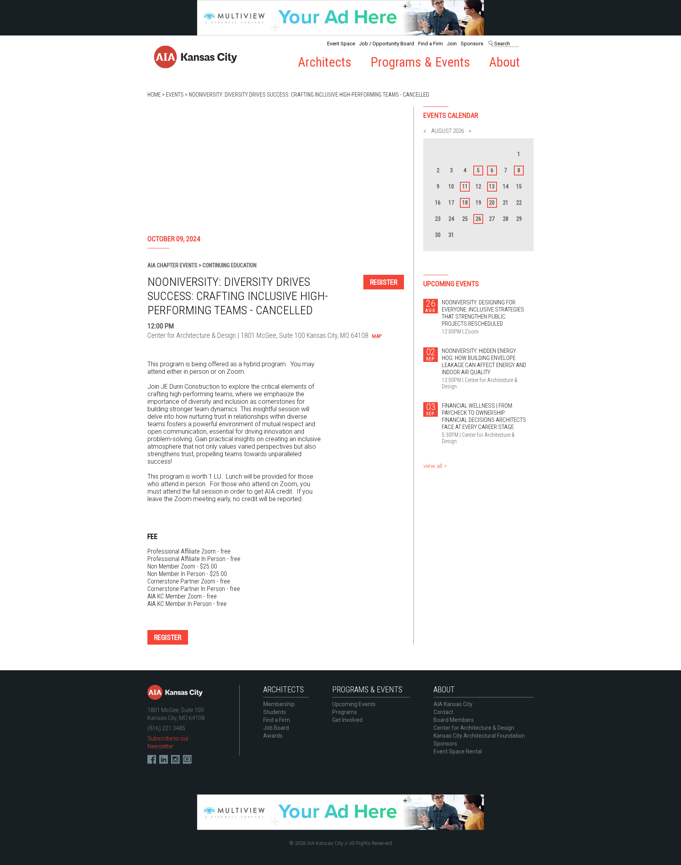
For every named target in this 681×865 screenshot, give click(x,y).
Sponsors (472, 44)
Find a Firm (430, 44)
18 (465, 202)
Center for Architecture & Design (474, 728)
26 (478, 219)
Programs (344, 712)
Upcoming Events (354, 704)
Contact (443, 712)
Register (383, 282)
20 (492, 202)
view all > (435, 466)
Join (452, 44)
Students (274, 712)
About (504, 62)
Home (154, 94)
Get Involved (347, 720)
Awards (273, 736)
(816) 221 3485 (166, 728)
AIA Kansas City (453, 704)
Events (175, 94)
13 (492, 186)
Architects (325, 62)
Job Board (276, 728)
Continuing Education (230, 265)
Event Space (341, 44)
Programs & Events (420, 62)
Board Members (454, 720)
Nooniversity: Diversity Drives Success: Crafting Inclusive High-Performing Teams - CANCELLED (309, 94)
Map (376, 336)
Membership (279, 704)
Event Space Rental (458, 751)
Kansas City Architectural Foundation (479, 736)
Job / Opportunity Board (386, 44)
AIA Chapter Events (172, 265)
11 (465, 186)
